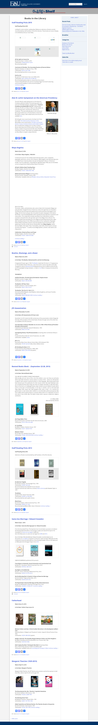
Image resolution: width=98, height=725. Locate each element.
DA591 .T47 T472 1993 (27, 701)
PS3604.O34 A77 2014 (27, 62)
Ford (40, 268)
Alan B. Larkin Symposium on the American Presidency (34, 98)
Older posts (15, 718)
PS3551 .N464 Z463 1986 (28, 170)
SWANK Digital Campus (68, 29)
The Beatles (35, 263)
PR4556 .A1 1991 (26, 504)
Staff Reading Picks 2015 (22, 22)
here (21, 116)
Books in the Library (67, 44)
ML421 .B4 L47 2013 (27, 287)
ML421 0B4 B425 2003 (27, 295)
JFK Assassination (19, 308)
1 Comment (15, 246)
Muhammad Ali (29, 266)
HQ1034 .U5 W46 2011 (27, 586)
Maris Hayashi (26, 91)
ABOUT (76, 17)
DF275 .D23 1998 (26, 70)
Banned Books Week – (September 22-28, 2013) (31, 366)
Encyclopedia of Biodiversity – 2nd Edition (72, 26)
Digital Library (65, 49)
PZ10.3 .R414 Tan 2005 (27, 422)
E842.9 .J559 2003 (26, 350)
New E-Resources (66, 46)
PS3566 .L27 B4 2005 (27, 496)
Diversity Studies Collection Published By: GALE (74, 25)
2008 (41, 534)
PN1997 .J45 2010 (26, 344)
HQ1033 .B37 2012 (26, 579)
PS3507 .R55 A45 (26, 485)
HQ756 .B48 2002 (26, 635)
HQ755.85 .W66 (25, 642)
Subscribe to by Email (72, 60)
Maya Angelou (18, 147)
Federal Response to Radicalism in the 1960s (73, 31)
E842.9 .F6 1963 (25, 329)
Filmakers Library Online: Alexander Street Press (44, 177)
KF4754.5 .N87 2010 (26, 566)
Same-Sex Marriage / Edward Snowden (28, 519)
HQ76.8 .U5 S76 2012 (27, 573)
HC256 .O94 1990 (26, 707)
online (28, 337)
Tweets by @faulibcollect (68, 53)
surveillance (26, 538)
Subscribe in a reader (67, 62)
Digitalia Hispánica (66, 28)
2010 (37, 542)
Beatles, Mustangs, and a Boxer (25, 253)
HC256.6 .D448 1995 (27, 694)
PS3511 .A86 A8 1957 (27, 428)
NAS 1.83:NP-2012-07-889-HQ (29, 78)
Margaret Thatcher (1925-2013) (24, 661)
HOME (72, 17)
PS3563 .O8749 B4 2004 (28, 435)
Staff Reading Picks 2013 (22, 448)
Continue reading (19, 85)
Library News (65, 48)
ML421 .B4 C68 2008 (27, 281)
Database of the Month (68, 43)
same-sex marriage (27, 532)
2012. (46, 534)
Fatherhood (16, 600)
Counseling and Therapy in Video (40, 648)
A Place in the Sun (41, 488)
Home (84, 723)
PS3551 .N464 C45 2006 (27, 235)
